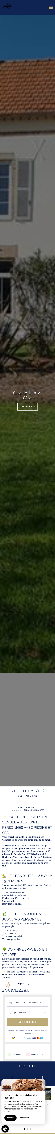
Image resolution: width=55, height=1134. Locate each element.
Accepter (10, 1118)
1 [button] (24, 1129)
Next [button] (51, 400)
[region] (23, 1101)
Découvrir (27, 406)
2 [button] (27, 1129)
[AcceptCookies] (5, 1129)
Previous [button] (4, 400)
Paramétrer (24, 1118)
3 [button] (30, 1129)
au (30, 1003)
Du (14, 1003)
